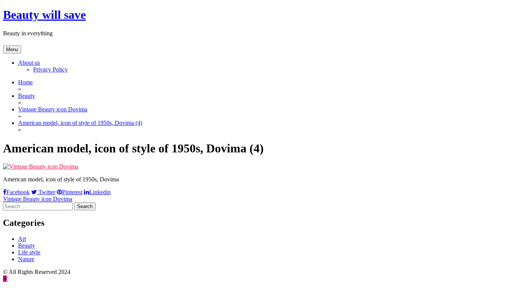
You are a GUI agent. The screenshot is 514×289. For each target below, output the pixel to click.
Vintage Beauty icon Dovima (37, 199)
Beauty (26, 245)
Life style (29, 252)
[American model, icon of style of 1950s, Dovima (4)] (40, 166)
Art (22, 239)
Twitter (46, 192)
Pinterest (72, 192)
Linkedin (100, 192)
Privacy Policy (50, 69)
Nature (26, 259)
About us (29, 62)
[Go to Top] (5, 278)
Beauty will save (44, 14)
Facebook (18, 192)
